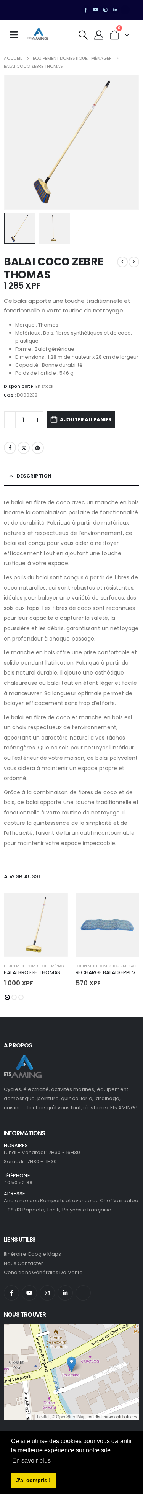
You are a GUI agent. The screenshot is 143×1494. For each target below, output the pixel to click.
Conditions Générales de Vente (43, 1272)
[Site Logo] (37, 34)
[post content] (36, 925)
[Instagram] (105, 10)
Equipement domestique (27, 965)
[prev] (122, 262)
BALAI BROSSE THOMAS (32, 972)
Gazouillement (24, 448)
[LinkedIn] (115, 10)
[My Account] (98, 35)
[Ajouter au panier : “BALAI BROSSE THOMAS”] (55, 905)
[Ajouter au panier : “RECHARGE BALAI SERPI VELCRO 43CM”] (126, 905)
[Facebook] (85, 10)
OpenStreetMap (70, 1416)
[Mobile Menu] (16, 35)
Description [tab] (33, 476)
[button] (83, 35)
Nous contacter (23, 1263)
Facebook (10, 448)
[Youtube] (95, 10)
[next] (134, 262)
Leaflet (43, 1416)
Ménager (59, 965)
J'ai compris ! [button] (33, 1480)
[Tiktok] (125, 10)
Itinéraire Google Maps (32, 1254)
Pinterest (38, 448)
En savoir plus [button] (31, 1460)
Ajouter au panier (86, 419)
